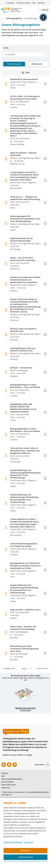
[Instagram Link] (9, 764)
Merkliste (41, 3)
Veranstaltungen (14, 64)
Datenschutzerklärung (13, 842)
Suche (6, 48)
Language (10, 3)
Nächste (42, 668)
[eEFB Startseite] (11, 10)
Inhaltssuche (36, 64)
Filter (27, 72)
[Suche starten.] (46, 54)
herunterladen (25, 709)
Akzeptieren (25, 850)
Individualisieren (25, 857)
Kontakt (40, 678)
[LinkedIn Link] (14, 764)
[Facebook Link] (3, 764)
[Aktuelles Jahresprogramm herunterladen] (25, 695)
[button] (43, 17)
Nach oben (39, 764)
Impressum (28, 842)
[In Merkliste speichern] (45, 83)
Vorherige (9, 668)
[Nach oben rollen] (47, 764)
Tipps (21, 678)
